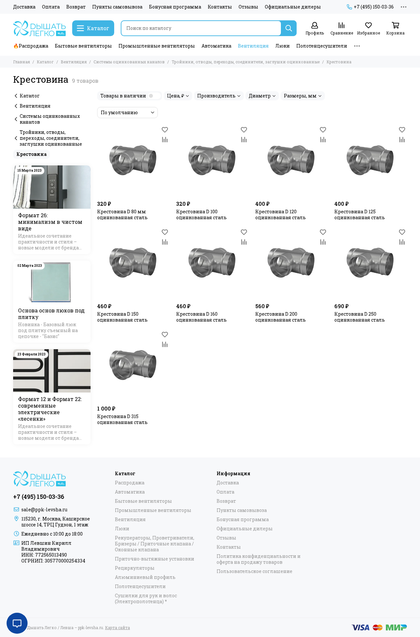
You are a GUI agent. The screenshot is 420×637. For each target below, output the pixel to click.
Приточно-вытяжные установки (154, 559)
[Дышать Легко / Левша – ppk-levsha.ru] (39, 28)
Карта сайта (117, 627)
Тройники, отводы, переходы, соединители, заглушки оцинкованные (246, 61)
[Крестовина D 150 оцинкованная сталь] (133, 263)
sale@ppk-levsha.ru (44, 509)
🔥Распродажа (30, 46)
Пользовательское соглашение (254, 571)
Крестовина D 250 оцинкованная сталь (359, 317)
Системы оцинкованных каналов (129, 61)
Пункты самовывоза (117, 7)
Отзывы (248, 7)
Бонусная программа (175, 7)
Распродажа (129, 483)
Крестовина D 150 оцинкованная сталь (122, 317)
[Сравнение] (165, 139)
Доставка (24, 7)
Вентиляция (253, 46)
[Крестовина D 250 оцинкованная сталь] (370, 263)
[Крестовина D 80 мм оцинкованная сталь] (133, 161)
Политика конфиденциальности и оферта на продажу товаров (259, 559)
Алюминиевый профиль (145, 577)
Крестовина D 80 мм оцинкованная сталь (122, 215)
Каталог (45, 61)
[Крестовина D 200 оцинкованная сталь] (291, 263)
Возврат (76, 7)
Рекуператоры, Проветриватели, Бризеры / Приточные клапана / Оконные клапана (154, 544)
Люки (282, 46)
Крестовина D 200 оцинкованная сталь (280, 317)
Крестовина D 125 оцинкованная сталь (359, 215)
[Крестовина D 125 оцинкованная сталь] (370, 161)
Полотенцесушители (321, 46)
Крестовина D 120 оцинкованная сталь (280, 215)
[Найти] (289, 28)
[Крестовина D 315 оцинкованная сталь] (133, 365)
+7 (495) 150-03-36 (374, 7)
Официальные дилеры (293, 7)
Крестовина (31, 154)
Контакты (220, 7)
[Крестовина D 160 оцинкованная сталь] (212, 263)
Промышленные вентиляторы (156, 46)
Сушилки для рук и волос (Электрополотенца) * (146, 599)
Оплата (51, 7)
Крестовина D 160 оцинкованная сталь (201, 317)
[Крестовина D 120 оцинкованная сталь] (291, 161)
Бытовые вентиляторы (83, 46)
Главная (21, 61)
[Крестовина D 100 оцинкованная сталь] (212, 161)
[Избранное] (165, 130)
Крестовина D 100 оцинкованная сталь (201, 215)
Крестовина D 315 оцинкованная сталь (122, 419)
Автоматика (216, 46)
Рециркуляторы (135, 568)
